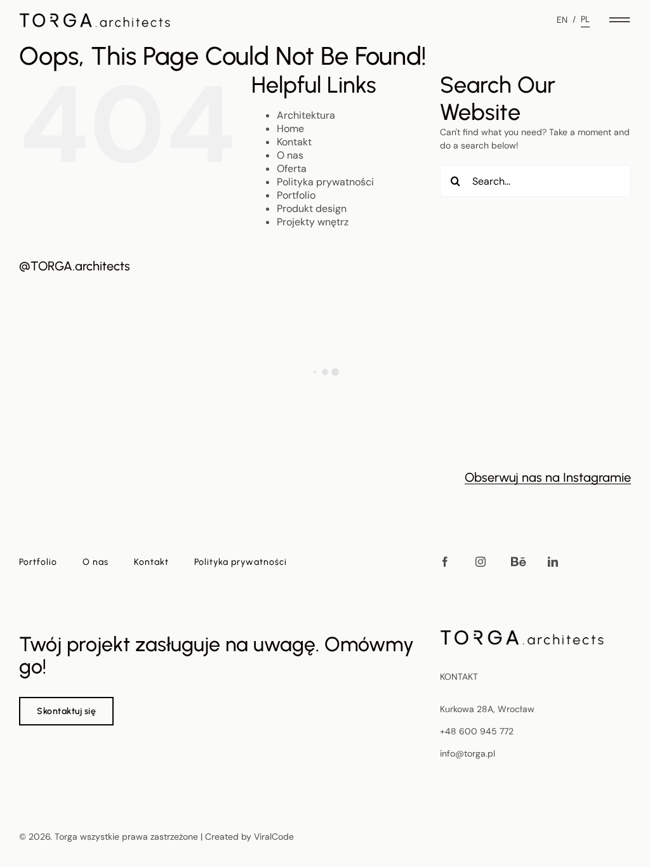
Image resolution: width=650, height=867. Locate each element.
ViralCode (274, 836)
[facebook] (445, 562)
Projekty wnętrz (312, 221)
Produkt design (312, 208)
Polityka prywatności (325, 182)
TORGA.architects (80, 266)
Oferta (292, 168)
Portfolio (296, 195)
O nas (290, 155)
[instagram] (480, 562)
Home (290, 128)
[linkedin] (553, 562)
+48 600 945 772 (477, 731)
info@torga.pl (467, 753)
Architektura (306, 115)
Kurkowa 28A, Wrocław (487, 709)
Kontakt (294, 142)
